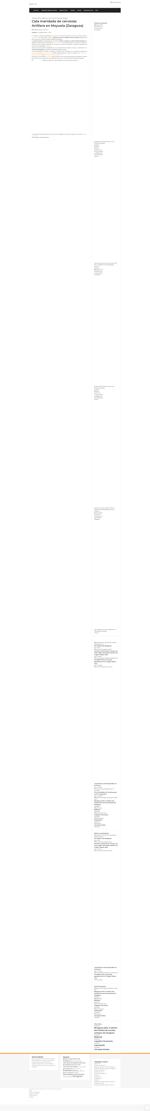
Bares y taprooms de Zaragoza (71, 1060)
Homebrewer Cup (88, 10)
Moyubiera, (48, 56)
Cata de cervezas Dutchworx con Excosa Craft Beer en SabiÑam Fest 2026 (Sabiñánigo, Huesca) (105, 265)
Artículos (96, 1080)
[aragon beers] (33, 4)
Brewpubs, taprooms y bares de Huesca (104, 1081)
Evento (36, 18)
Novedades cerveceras (73, 1074)
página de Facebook (46, 53)
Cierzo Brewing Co (69, 1068)
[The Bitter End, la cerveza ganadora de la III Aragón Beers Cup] (106, 658)
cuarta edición (35, 37)
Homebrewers (97, 1078)
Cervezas (36, 10)
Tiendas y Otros (63, 10)
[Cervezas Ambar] (97, 823)
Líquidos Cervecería (101, 815)
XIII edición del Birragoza (102, 646)
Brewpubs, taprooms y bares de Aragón (104, 1067)
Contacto (31, 1097)
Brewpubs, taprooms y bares (49, 10)
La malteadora (81, 1070)
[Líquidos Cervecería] (100, 813)
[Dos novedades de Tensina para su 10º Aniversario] (106, 790)
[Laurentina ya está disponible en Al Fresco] (106, 666)
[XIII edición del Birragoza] (106, 644)
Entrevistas (97, 1076)
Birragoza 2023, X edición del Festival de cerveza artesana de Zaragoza (105, 802)
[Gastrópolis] (99, 818)
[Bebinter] (98, 808)
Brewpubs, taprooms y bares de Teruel (103, 1084)
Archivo (79, 10)
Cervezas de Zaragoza (99, 1073)
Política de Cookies (34, 1093)
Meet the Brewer (68, 1072)
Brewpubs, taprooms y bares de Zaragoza (104, 1068)
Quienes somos (33, 1095)
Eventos (67, 1070)
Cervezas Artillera (58, 42)
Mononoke (76, 1072)
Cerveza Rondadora (82, 1066)
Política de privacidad (34, 1092)
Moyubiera (50, 37)
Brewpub (73, 1061)
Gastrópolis (98, 820)
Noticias (73, 10)
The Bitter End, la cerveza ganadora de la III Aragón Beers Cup (105, 661)
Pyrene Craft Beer (67, 1076)
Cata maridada (78, 1061)
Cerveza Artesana (71, 1063)
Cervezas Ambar (100, 825)
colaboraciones (78, 1068)
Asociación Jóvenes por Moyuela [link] (53, 54)
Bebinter (97, 809)
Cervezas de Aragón (99, 1065)
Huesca (75, 1071)
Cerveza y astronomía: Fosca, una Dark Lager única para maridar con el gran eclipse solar (106, 652)
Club (96, 10)
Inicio (33, 18)
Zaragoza (77, 1076)
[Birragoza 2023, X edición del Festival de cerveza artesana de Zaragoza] (106, 799)
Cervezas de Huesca (99, 1070)
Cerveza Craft (76, 1065)
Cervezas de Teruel (99, 1083)
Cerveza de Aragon (70, 1067)
